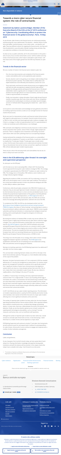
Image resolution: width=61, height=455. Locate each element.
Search (55, 4)
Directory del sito (5, 419)
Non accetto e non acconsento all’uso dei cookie (44, 451)
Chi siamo (7, 405)
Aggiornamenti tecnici (28, 408)
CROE (30, 195)
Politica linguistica (44, 415)
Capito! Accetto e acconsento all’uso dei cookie (16, 451)
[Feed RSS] (58, 426)
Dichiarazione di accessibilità (47, 412)
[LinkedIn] (45, 426)
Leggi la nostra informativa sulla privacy (20, 446)
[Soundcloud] (55, 426)
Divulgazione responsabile (29, 410)
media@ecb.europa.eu (43, 392)
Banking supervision (33, 362)
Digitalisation (16, 360)
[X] (41, 426)
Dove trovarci (8, 415)
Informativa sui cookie (45, 410)
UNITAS (12, 224)
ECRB (32, 239)
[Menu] (58, 4)
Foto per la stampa (10, 411)
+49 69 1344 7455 (41, 389)
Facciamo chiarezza (10, 409)
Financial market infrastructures (32, 360)
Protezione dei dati (44, 405)
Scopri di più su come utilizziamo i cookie (42, 446)
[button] (58, 1)
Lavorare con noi (9, 407)
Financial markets (48, 360)
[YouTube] (51, 426)
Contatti (7, 413)
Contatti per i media (10, 392)
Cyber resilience (6, 360)
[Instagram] (48, 426)
